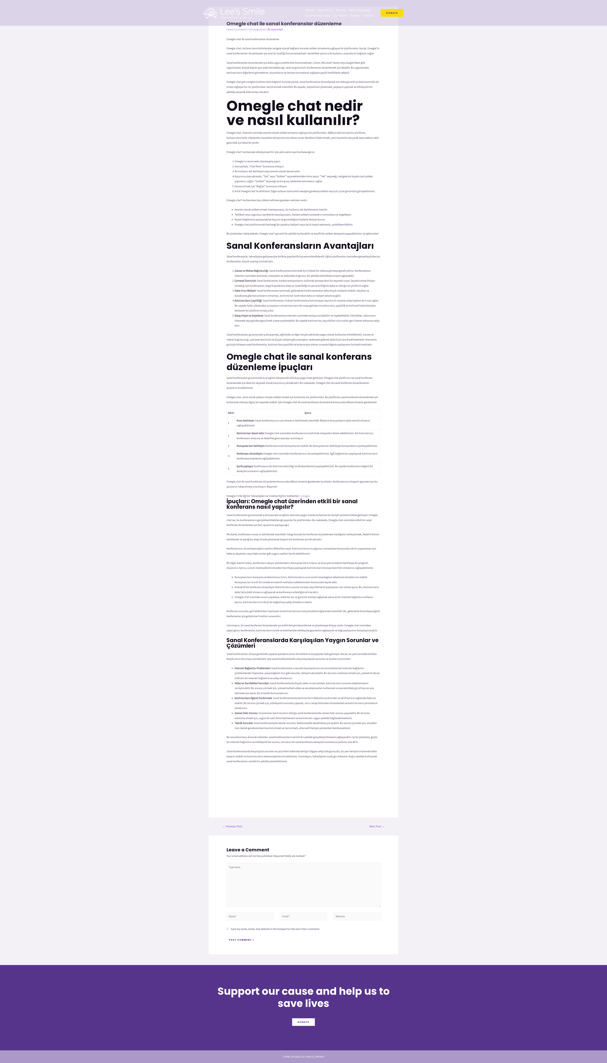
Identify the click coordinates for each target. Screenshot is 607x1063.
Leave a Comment (237, 29)
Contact (368, 15)
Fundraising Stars (317, 15)
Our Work (340, 15)
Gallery (355, 15)
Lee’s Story (325, 10)
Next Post (377, 826)
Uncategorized (257, 29)
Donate (303, 1022)
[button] (392, 13)
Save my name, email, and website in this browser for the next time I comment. (275, 929)
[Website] (356, 917)
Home (310, 10)
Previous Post (232, 826)
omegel (305, 496)
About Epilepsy (359, 10)
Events (341, 10)
